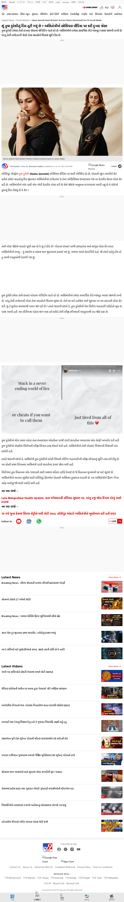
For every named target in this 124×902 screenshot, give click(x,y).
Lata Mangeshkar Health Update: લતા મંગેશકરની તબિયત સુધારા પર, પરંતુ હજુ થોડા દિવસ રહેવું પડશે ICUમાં (61, 500)
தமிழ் (58, 2)
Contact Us (15, 867)
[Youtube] (19, 521)
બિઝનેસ (98, 14)
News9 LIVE (58, 883)
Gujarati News (8, 20)
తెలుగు (30, 2)
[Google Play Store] (51, 859)
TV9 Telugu (43, 878)
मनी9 (73, 2)
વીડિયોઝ (44, 14)
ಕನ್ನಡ (21, 2)
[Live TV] (112, 7)
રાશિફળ (64, 14)
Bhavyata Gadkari (36, 166)
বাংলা (44, 2)
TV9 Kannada (57, 878)
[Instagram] (72, 849)
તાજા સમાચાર (12, 14)
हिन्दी (4, 2)
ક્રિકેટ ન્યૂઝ (25, 14)
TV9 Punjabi (84, 878)
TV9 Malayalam (111, 878)
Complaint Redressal (65, 867)
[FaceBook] (59, 849)
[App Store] (70, 862)
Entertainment (23, 20)
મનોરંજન (118, 14)
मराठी (38, 2)
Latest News (11, 577)
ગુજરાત (35, 14)
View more (113, 577)
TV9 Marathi (29, 878)
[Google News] (29, 521)
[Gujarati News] (5, 7)
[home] (3, 13)
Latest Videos (12, 666)
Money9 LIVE (72, 883)
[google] (98, 166)
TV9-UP (81, 2)
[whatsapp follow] (39, 521)
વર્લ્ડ (91, 14)
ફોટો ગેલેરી (54, 14)
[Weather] (102, 7)
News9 (12, 2)
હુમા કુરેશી (24, 174)
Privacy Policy (83, 867)
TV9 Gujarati (15, 166)
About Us (27, 867)
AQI (107, 7)
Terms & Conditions (103, 867)
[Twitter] (65, 849)
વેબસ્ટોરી (108, 14)
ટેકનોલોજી (74, 14)
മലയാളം (65, 2)
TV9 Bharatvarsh (13, 878)
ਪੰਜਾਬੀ (51, 2)
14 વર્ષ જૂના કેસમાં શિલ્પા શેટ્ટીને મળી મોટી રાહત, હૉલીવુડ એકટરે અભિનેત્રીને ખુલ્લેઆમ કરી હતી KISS (59, 513)
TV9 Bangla (70, 878)
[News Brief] (90, 7)
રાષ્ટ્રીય (84, 14)
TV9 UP (47, 883)
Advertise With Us (44, 867)
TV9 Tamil (97, 878)
